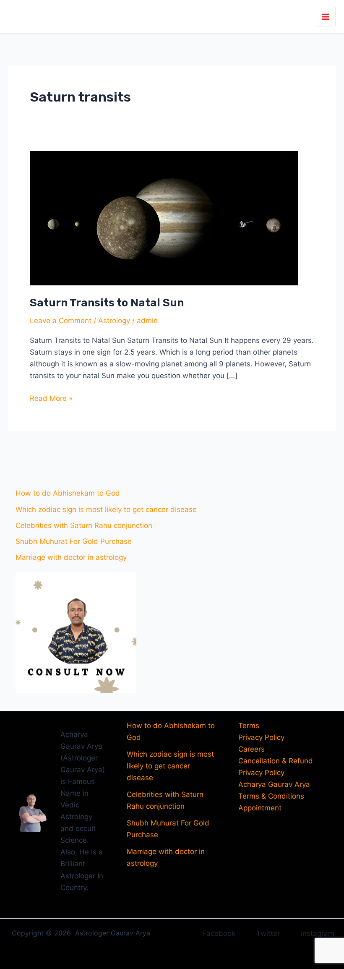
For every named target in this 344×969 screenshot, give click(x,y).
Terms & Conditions (271, 796)
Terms (248, 725)
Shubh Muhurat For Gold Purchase (74, 541)
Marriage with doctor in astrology (71, 557)
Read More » (51, 397)
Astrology (114, 320)
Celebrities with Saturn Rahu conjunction (84, 525)
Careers (251, 749)
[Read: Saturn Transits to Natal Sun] (164, 217)
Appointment (259, 808)
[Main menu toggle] (326, 17)
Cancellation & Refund (275, 761)
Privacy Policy (261, 737)
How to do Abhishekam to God (68, 493)
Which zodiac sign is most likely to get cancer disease (106, 509)
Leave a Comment (60, 320)
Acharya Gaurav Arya (274, 784)
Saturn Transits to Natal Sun (107, 302)
